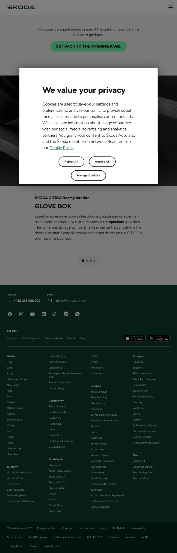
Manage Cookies (88, 175)
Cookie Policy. (62, 147)
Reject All (71, 161)
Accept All (102, 161)
